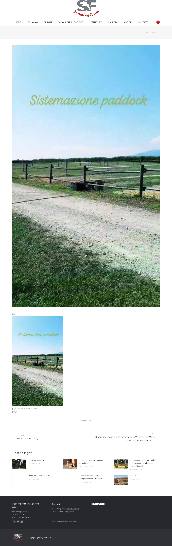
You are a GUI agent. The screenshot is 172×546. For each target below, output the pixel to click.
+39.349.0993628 (71, 521)
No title (133, 475)
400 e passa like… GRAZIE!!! (40, 475)
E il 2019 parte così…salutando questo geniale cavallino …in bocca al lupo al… (142, 463)
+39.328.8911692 (72, 509)
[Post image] (19, 464)
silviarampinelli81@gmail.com (63, 511)
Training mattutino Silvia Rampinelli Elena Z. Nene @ (90, 477)
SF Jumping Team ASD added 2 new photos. (92, 461)
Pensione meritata (36, 460)
